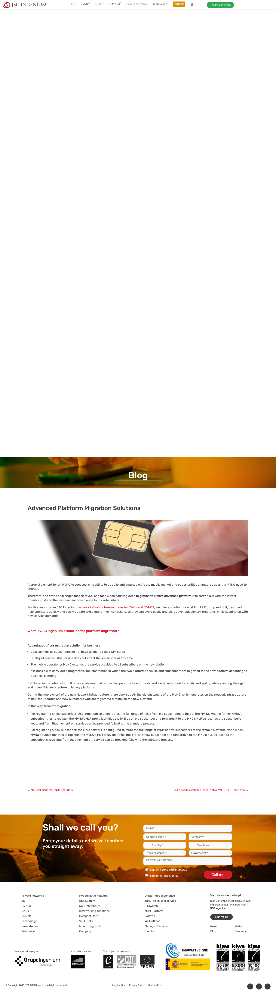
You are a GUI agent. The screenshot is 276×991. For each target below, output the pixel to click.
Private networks (32, 895)
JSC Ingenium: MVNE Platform (79, 779)
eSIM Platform (154, 911)
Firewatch (151, 906)
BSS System (87, 900)
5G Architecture (89, 906)
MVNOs (26, 906)
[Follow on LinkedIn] (250, 986)
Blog (213, 931)
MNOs (25, 911)
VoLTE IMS (86, 921)
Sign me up (221, 916)
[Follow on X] (259, 986)
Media (238, 926)
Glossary (240, 931)
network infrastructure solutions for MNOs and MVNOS (116, 607)
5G (23, 900)
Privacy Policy (137, 985)
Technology (29, 921)
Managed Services (156, 926)
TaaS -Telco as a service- (161, 900)
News (213, 926)
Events (149, 931)
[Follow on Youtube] (268, 986)
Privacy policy (170, 875)
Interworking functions (94, 911)
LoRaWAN (151, 916)
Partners (179, 4)
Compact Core (88, 916)
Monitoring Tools (90, 926)
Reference (28, 931)
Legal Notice (118, 985)
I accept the (163, 875)
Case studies (29, 926)
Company (85, 931)
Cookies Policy (156, 985)
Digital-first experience (160, 895)
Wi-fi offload (153, 921)
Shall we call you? (220, 5)
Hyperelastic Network (93, 895)
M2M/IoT (27, 916)
